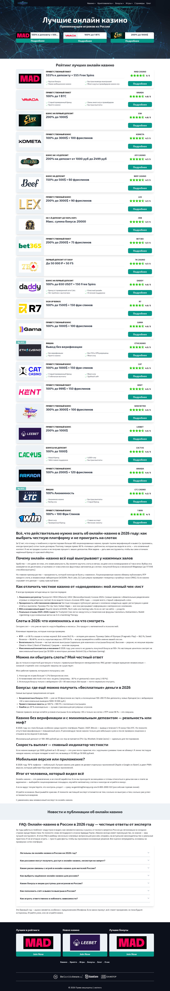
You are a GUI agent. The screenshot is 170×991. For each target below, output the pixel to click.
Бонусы (118, 3)
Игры (128, 3)
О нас (107, 962)
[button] (85, 853)
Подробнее (38, 40)
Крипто (73, 962)
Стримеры (139, 3)
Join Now (38, 954)
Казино (90, 3)
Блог (148, 3)
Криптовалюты (104, 3)
